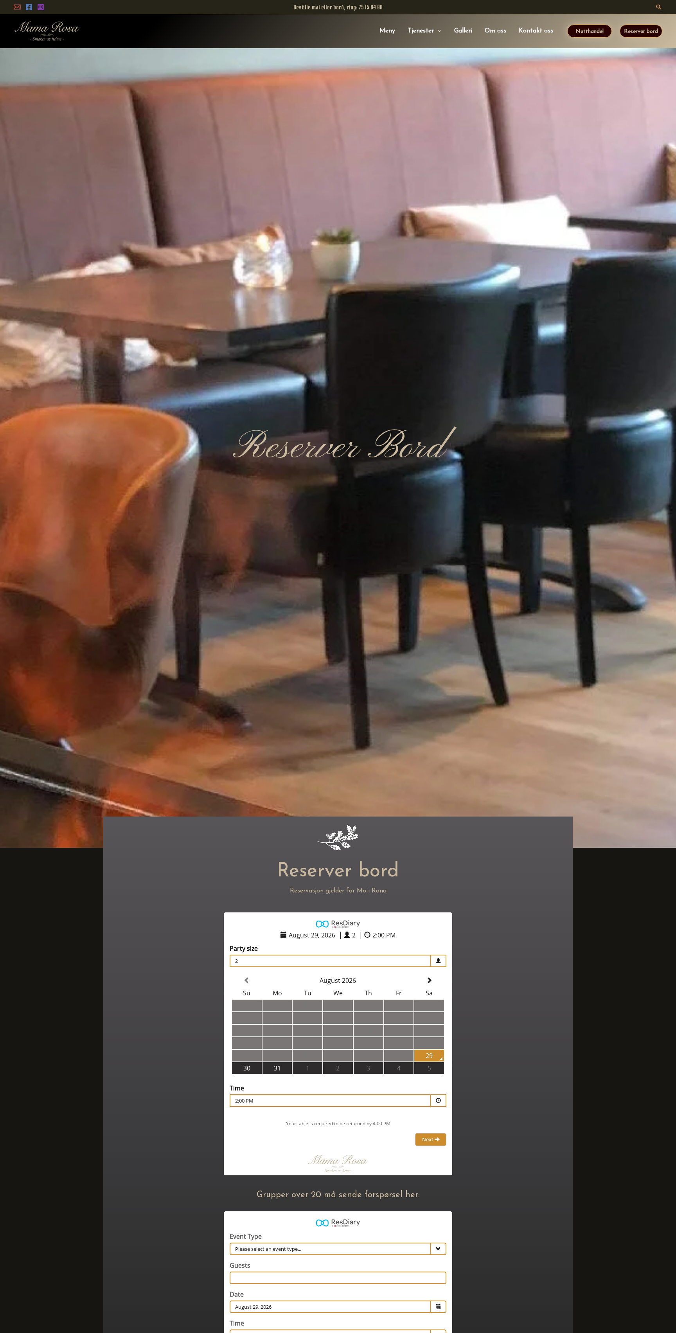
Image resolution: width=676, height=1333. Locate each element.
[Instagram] (40, 7)
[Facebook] (28, 7)
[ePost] (17, 7)
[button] (658, 7)
